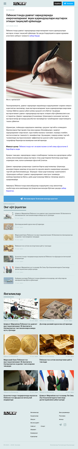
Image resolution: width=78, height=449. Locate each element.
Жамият (33, 429)
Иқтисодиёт (34, 423)
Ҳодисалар (34, 416)
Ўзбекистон (7, 320)
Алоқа (61, 419)
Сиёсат (33, 426)
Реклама (62, 416)
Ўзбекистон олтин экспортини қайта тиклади (56, 361)
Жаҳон (32, 419)
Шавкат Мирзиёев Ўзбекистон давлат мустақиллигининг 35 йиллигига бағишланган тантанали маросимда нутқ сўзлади (20, 327)
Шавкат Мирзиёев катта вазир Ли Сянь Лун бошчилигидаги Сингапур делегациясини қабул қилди (57, 398)
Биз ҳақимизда (64, 412)
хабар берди (34, 36)
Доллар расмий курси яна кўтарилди (56, 324)
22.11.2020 (10, 26)
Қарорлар (33, 436)
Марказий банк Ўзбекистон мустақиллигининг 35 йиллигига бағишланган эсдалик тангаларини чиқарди (19, 363)
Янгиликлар (10, 10)
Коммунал (34, 433)
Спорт (43, 426)
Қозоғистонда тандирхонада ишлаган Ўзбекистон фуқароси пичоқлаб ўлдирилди (20, 398)
